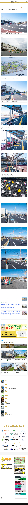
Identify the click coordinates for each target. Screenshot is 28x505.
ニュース (1, 477)
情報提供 (1, 497)
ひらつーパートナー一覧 (3, 462)
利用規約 (1, 498)
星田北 (10, 342)
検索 (26, 497)
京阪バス (7, 342)
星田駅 (12, 342)
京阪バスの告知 (9, 175)
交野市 (4, 342)
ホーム (1, 476)
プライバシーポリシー (3, 499)
